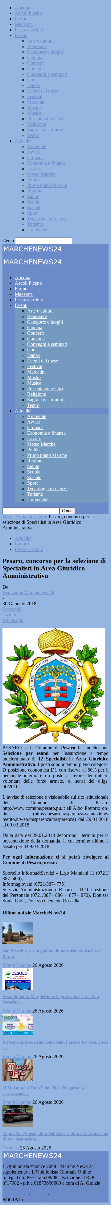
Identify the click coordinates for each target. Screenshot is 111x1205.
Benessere (37, 46)
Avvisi (33, 152)
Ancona (22, 7)
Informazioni (14, 1194)
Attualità (23, 140)
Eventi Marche (16, 965)
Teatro (33, 135)
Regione (35, 190)
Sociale (34, 207)
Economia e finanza (46, 163)
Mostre (34, 107)
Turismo (35, 224)
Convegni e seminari (47, 74)
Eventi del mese (42, 90)
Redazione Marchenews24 (28, 592)
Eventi (21, 35)
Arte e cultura (40, 40)
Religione (36, 124)
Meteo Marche (41, 174)
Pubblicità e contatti (21, 1188)
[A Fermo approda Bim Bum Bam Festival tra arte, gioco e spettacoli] (17, 1033)
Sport (32, 213)
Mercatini (36, 102)
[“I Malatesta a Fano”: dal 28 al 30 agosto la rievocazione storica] (17, 1079)
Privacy (38, 1194)
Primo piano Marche (47, 185)
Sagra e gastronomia (47, 129)
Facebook (33, 1199)
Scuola (33, 202)
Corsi (32, 79)
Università (37, 229)
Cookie (57, 1194)
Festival (34, 96)
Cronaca (35, 157)
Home (8, 516)
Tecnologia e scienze (47, 218)
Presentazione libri (45, 118)
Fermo (21, 18)
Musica (34, 113)
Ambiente (36, 146)
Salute (33, 196)
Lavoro (34, 168)
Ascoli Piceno (28, 13)
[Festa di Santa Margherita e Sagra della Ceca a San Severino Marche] (17, 988)
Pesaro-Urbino (29, 29)
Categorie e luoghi (45, 52)
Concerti (35, 63)
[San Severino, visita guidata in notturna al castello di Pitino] (17, 942)
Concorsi (36, 68)
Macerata (24, 24)
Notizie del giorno (62, 1188)
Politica (34, 179)
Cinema (34, 57)
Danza (33, 85)
